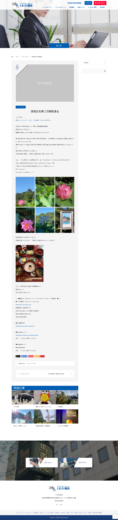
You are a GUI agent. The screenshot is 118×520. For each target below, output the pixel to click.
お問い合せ (63, 512)
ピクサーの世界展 (63, 426)
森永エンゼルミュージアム (43, 406)
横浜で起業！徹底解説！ (98, 512)
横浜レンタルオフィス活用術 (85, 512)
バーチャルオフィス (60, 7)
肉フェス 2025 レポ (20, 426)
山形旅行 (60, 406)
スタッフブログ (20, 107)
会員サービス (81, 7)
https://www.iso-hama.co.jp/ (23, 304)
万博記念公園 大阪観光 (43, 426)
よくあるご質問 (92, 7)
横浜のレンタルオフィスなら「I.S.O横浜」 (28, 120)
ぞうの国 (16, 406)
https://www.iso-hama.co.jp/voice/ (25, 326)
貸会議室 (71, 7)
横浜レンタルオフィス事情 (72, 512)
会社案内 (102, 7)
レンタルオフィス (47, 7)
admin (23, 363)
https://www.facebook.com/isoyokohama (27, 335)
